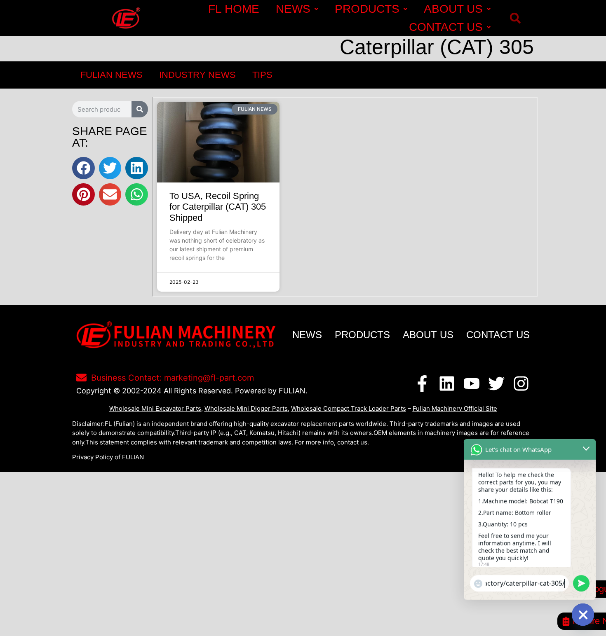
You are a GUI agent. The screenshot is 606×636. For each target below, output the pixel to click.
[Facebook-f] (422, 383)
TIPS (262, 75)
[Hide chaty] (583, 614)
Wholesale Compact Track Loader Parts (348, 408)
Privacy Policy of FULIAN (108, 457)
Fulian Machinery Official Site (455, 408)
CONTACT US (446, 27)
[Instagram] (521, 383)
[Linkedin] (447, 383)
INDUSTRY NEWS (197, 75)
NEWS (293, 8)
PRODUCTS (367, 8)
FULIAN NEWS (111, 75)
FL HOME (233, 8)
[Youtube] (471, 383)
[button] (515, 18)
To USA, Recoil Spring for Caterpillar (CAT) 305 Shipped (217, 207)
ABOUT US (453, 8)
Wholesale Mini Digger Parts (246, 408)
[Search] (140, 109)
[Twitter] (496, 383)
